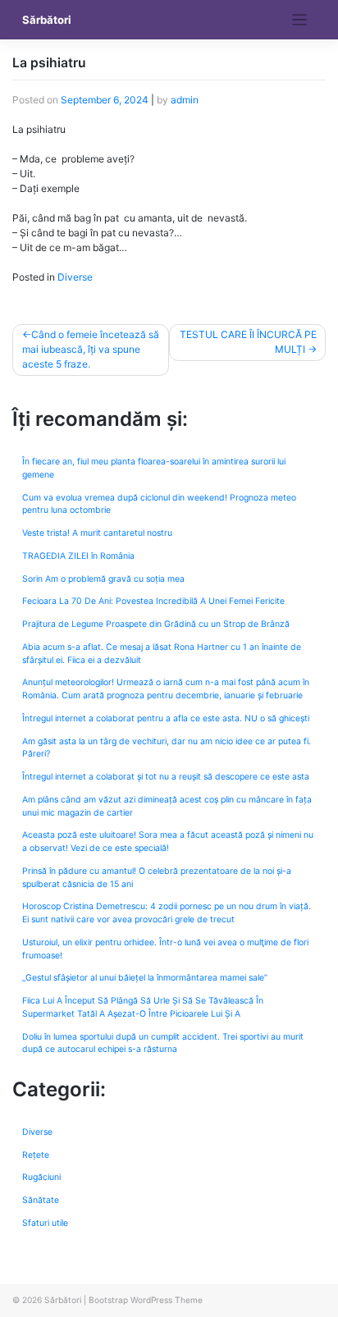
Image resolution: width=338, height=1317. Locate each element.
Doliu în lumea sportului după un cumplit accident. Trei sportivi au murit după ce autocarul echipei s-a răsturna (163, 1043)
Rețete (35, 1155)
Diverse (75, 277)
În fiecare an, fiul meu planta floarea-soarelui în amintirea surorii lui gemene (153, 468)
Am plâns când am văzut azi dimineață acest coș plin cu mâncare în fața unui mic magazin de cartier (167, 806)
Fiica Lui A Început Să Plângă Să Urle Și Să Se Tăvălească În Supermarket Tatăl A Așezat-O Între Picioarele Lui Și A (142, 1007)
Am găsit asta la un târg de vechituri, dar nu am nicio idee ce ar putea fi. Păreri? (166, 748)
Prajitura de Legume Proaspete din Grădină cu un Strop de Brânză (156, 624)
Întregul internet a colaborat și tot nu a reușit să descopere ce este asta (165, 776)
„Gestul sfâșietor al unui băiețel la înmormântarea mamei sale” (144, 977)
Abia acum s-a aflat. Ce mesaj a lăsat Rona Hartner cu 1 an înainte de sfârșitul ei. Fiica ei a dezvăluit (161, 653)
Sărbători (46, 19)
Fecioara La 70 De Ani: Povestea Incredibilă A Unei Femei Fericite (153, 601)
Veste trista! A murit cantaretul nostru (97, 533)
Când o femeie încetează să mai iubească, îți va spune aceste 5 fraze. (90, 349)
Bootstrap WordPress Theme (146, 1300)
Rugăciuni (41, 1177)
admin (185, 100)
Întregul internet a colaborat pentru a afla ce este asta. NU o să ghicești (165, 718)
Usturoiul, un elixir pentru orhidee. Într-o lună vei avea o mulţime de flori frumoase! (165, 949)
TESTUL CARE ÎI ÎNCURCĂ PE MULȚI (248, 341)
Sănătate (40, 1200)
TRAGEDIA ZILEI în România (78, 556)
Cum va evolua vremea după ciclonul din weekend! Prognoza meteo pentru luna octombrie (159, 504)
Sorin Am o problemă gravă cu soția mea (103, 579)
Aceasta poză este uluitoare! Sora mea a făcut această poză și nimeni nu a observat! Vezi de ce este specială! (167, 841)
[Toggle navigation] (300, 20)
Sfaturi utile (45, 1223)
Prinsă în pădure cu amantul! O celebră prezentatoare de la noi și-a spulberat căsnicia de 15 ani (156, 877)
